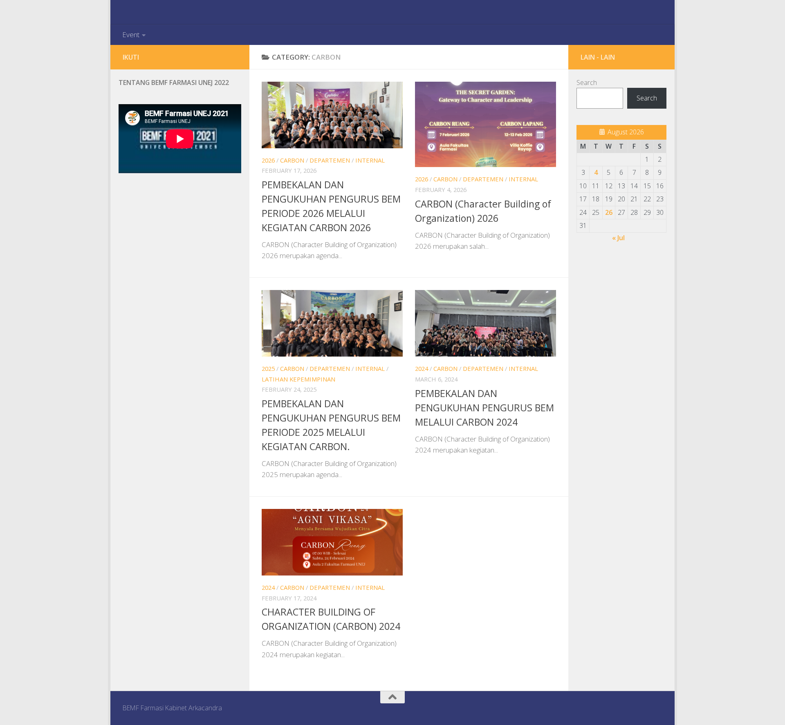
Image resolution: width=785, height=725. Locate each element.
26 (608, 212)
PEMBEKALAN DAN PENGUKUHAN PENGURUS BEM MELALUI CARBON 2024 (484, 407)
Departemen (330, 160)
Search (586, 82)
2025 (268, 368)
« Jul (618, 237)
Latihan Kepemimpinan (298, 379)
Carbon (292, 160)
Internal (370, 160)
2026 (268, 160)
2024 (421, 368)
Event (130, 34)
